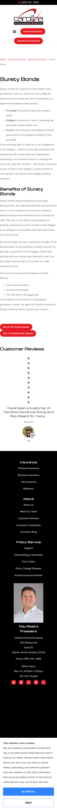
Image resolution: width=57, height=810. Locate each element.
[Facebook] (21, 682)
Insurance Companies (28, 525)
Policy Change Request (28, 568)
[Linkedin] (36, 682)
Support (28, 548)
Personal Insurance (28, 468)
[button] (14, 31)
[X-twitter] (43, 682)
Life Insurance (28, 481)
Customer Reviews (28, 518)
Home (3, 59)
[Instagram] (28, 682)
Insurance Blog (28, 531)
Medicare (28, 488)
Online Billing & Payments (28, 554)
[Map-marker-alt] (13, 682)
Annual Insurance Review (28, 575)
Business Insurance (37, 59)
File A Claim (28, 561)
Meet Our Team (28, 511)
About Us (28, 504)
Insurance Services (17, 59)
